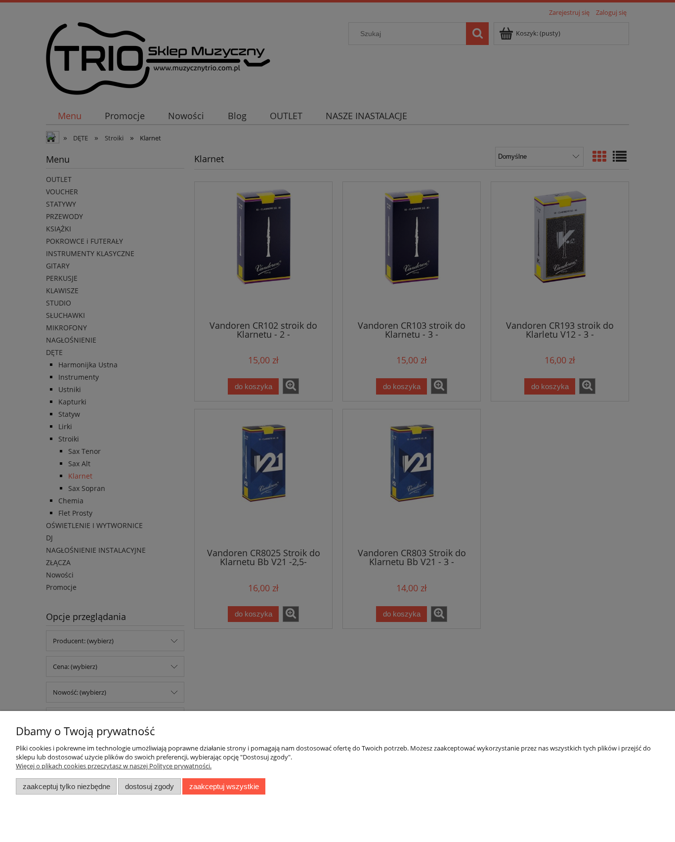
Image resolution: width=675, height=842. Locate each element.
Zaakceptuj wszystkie (224, 786)
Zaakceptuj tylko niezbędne (66, 786)
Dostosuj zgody (149, 786)
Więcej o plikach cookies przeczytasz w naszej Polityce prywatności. (113, 765)
